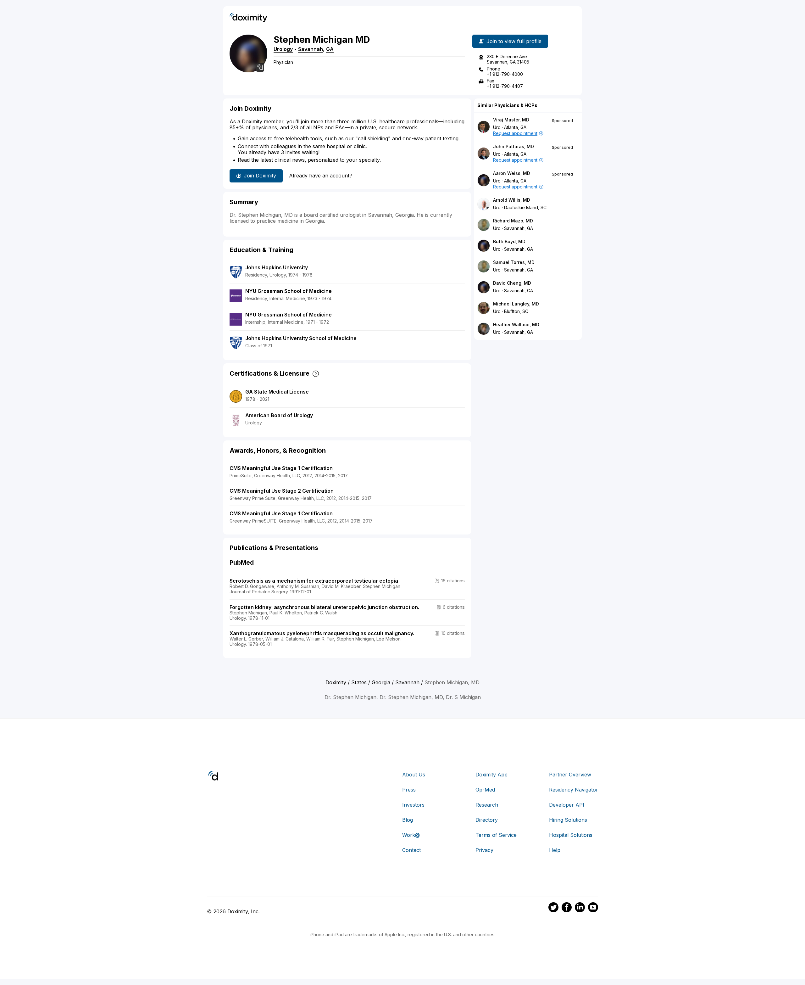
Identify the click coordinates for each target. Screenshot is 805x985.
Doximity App (491, 774)
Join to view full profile (513, 41)
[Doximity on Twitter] (553, 908)
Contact (411, 850)
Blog (407, 820)
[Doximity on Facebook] (567, 908)
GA (330, 49)
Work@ (411, 835)
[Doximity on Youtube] (593, 908)
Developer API (566, 805)
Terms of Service (496, 835)
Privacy (484, 850)
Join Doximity (260, 175)
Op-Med (485, 789)
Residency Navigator (573, 789)
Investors (413, 805)
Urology (283, 49)
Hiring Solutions (568, 820)
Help (554, 850)
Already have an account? (320, 175)
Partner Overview (570, 774)
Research (486, 805)
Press (409, 789)
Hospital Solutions (570, 835)
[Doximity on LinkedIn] (580, 908)
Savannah (310, 49)
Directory (486, 820)
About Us (413, 774)
